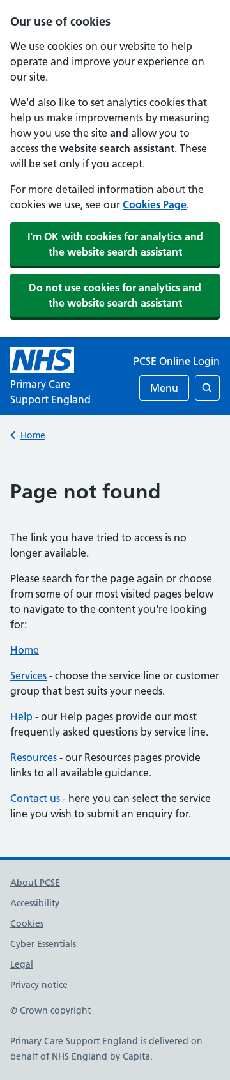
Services (28, 675)
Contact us (35, 798)
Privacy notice (39, 985)
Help (21, 716)
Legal (21, 964)
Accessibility (34, 903)
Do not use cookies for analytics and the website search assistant (115, 295)
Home (32, 435)
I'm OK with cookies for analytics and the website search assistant (115, 244)
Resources (33, 757)
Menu (164, 388)
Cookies (26, 923)
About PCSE (35, 882)
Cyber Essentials (43, 944)
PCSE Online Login (177, 361)
